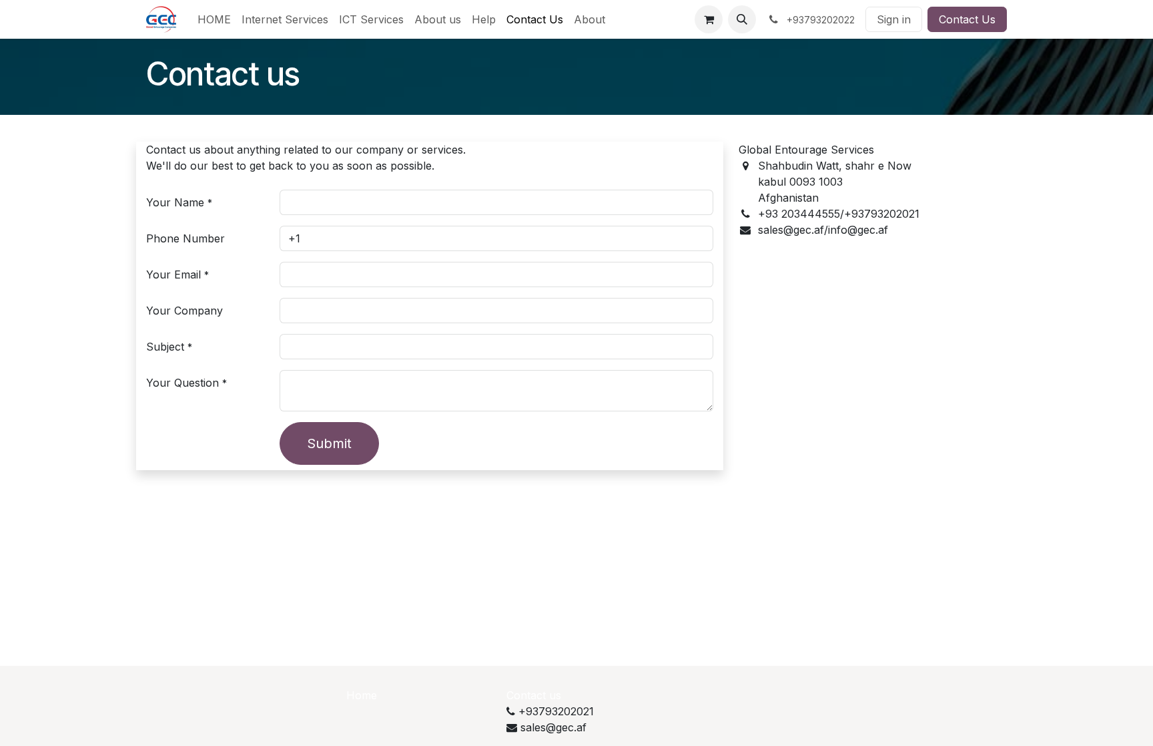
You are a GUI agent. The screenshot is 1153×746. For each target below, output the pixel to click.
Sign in (894, 19)
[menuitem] (214, 19)
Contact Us (967, 19)
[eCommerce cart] (709, 19)
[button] (742, 19)
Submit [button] (329, 443)
